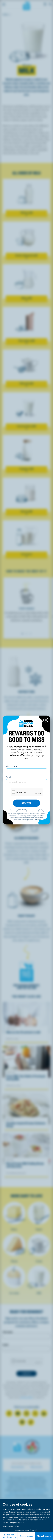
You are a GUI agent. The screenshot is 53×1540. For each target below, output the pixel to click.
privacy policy (27, 819)
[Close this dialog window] (45, 720)
